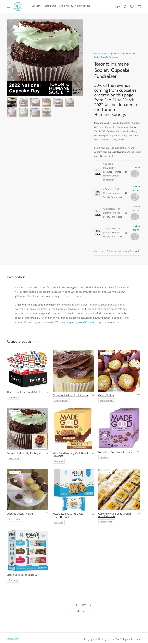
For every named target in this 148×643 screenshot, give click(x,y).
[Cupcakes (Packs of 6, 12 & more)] (73, 371)
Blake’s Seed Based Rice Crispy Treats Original (69, 516)
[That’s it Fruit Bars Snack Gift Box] (27, 369)
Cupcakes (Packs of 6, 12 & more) (70, 395)
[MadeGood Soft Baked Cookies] (119, 428)
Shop (104, 53)
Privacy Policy (12, 638)
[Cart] (139, 6)
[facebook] (78, 612)
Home (97, 53)
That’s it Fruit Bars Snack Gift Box (24, 391)
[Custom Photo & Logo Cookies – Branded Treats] (119, 489)
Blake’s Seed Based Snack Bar (23, 574)
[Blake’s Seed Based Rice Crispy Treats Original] (73, 490)
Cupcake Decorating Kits (20, 513)
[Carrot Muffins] (119, 371)
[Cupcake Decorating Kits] (27, 489)
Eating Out (50, 5)
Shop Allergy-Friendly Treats (74, 5)
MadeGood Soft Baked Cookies (115, 452)
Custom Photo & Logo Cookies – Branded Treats (115, 515)
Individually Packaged (128, 251)
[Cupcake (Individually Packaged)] (27, 429)
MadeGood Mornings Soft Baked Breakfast (70, 454)
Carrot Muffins (106, 395)
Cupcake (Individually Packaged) (24, 453)
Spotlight (36, 5)
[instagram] (84, 612)
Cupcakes (113, 53)
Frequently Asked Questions (81, 322)
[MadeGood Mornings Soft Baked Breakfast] (73, 429)
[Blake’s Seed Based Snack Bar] (27, 550)
